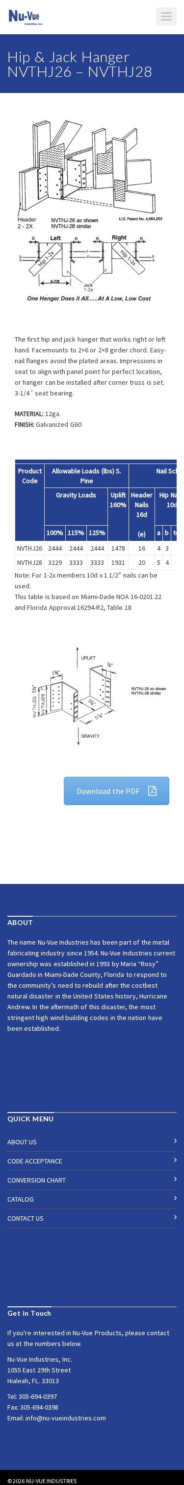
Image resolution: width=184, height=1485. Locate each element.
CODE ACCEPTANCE (34, 1161)
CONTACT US (25, 1218)
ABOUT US (22, 1141)
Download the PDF (108, 791)
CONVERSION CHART (36, 1180)
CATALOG (20, 1199)
